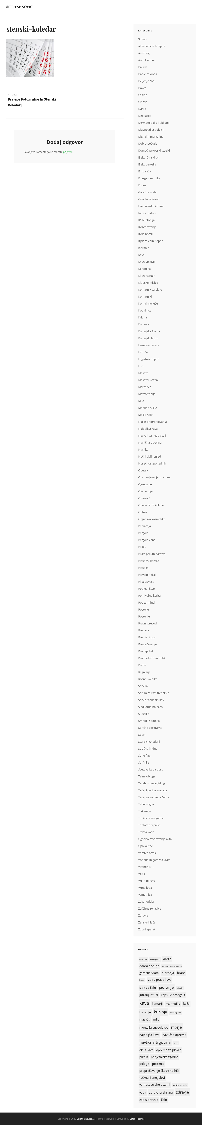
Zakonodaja (146, 901)
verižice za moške (180, 1085)
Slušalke (143, 714)
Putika (142, 665)
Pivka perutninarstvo (152, 554)
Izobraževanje (147, 227)
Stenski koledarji (149, 741)
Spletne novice (20, 6)
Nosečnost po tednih (152, 463)
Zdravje (143, 915)
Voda (141, 874)
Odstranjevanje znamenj (154, 477)
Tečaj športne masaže (152, 790)
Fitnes (142, 185)
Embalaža (144, 171)
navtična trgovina (155, 1042)
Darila (142, 109)
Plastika (143, 568)
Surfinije (143, 762)
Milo (141, 401)
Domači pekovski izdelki (154, 150)
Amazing (144, 53)
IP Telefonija (146, 220)
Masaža (143, 373)
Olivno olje (145, 491)
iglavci (141, 980)
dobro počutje (149, 966)
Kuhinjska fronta (149, 331)
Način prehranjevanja (152, 422)
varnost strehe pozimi (154, 1084)
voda (142, 1092)
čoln (164, 1100)
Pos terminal (146, 602)
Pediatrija (144, 526)
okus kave (146, 1050)
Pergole (143, 533)
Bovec (142, 88)
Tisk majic (145, 811)
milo (156, 1019)
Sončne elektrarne (150, 728)
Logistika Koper (148, 359)
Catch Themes (137, 1118)
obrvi (176, 1043)
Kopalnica (144, 310)
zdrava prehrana (161, 1092)
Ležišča (143, 352)
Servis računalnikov (151, 700)
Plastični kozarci (149, 561)
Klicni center (146, 276)
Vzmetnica (145, 894)
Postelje (143, 609)
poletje (144, 1064)
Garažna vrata (147, 192)
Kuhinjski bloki (148, 338)
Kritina (142, 317)
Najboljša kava (148, 429)
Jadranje (143, 248)
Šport (141, 735)
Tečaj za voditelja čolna (153, 797)
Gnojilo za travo (148, 199)
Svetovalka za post (150, 769)
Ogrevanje (145, 484)
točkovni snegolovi (152, 1078)
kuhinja (160, 1012)
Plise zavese (146, 582)
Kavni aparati (147, 262)
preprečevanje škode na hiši (159, 1071)
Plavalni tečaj (147, 575)
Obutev (143, 470)
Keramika (144, 269)
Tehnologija (146, 804)
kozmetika (173, 1004)
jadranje (166, 987)
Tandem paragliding (151, 783)
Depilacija (144, 116)
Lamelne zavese (148, 345)
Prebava (143, 630)
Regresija (144, 672)
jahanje (180, 988)
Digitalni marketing (150, 136)
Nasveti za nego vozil (152, 435)
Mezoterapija (146, 394)
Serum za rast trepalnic (153, 693)
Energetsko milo (149, 178)
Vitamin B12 (146, 867)
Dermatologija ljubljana (153, 123)
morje (176, 1027)
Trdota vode (146, 832)
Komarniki (145, 296)
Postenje (144, 616)
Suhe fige (144, 755)
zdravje (182, 1092)
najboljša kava (149, 1035)
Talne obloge (146, 776)
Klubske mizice (148, 282)
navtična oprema (174, 1035)
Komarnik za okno (150, 289)
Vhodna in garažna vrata (154, 860)
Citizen (142, 102)
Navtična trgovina (150, 442)
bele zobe (143, 959)
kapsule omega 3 (173, 995)
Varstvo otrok (147, 853)
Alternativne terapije (151, 46)
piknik (143, 1057)
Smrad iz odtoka (149, 721)
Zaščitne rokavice (149, 908)
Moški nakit (145, 415)
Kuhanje (143, 324)
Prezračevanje (147, 644)
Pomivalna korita (149, 595)
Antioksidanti (147, 60)
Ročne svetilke (147, 679)
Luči (141, 366)
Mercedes (144, 387)
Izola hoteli (145, 234)
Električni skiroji (148, 157)
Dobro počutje (147, 143)
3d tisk (142, 39)
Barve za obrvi (147, 74)
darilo (167, 959)
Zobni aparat (146, 929)
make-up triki (175, 1013)
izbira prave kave (159, 980)
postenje (158, 1064)
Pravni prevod (147, 623)
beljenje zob (155, 959)
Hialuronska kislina (150, 206)
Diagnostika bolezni (151, 129)
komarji (157, 1004)
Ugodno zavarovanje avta (155, 839)
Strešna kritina (147, 748)
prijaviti (67, 152)
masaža (144, 1019)
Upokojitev (145, 846)
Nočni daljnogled (149, 456)
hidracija (168, 973)
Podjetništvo (146, 588)
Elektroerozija (147, 164)
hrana (181, 973)
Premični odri (147, 637)
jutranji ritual (148, 995)
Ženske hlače (146, 922)
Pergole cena (146, 540)
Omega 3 (144, 498)
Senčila (143, 686)
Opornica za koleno (151, 505)
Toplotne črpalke (149, 825)
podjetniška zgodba (164, 1057)
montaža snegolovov (153, 1027)
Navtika (143, 449)
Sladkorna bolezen (150, 707)
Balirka (142, 67)
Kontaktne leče (148, 303)
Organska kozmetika (151, 519)
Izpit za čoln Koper (150, 241)
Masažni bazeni (148, 380)
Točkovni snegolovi (151, 818)
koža (186, 1004)
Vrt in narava (146, 881)
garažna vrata (149, 973)
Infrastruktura (147, 213)
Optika (142, 512)
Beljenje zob (146, 81)
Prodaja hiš (145, 651)
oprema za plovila (168, 1050)
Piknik (142, 547)
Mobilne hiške (147, 408)
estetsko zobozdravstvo (172, 966)
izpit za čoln (147, 988)
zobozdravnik (148, 1100)
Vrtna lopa (145, 888)
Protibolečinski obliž (151, 658)
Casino (142, 95)
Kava (141, 255)
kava (144, 1003)
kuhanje (145, 1012)
